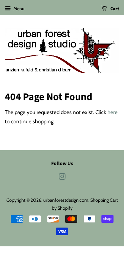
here (112, 112)
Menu (18, 8)
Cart (114, 9)
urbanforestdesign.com (65, 200)
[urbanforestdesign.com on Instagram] (62, 178)
